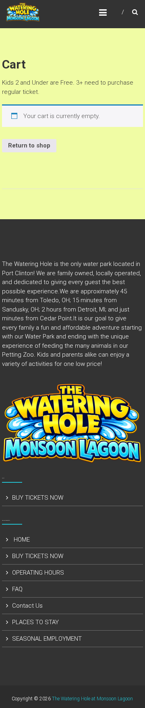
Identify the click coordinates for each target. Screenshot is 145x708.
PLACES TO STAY (35, 622)
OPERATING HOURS (38, 572)
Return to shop (29, 145)
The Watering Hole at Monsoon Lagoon (92, 699)
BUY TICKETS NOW (37, 497)
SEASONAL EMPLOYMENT (47, 638)
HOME (21, 539)
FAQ (17, 589)
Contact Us (27, 605)
